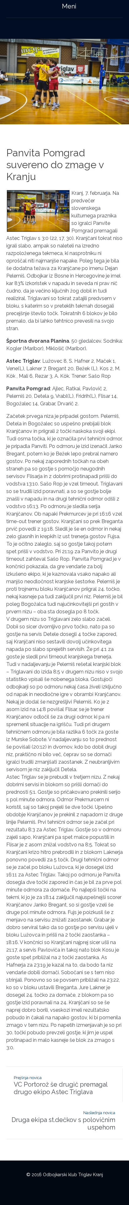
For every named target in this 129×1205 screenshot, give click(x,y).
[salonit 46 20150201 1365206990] (64, 81)
